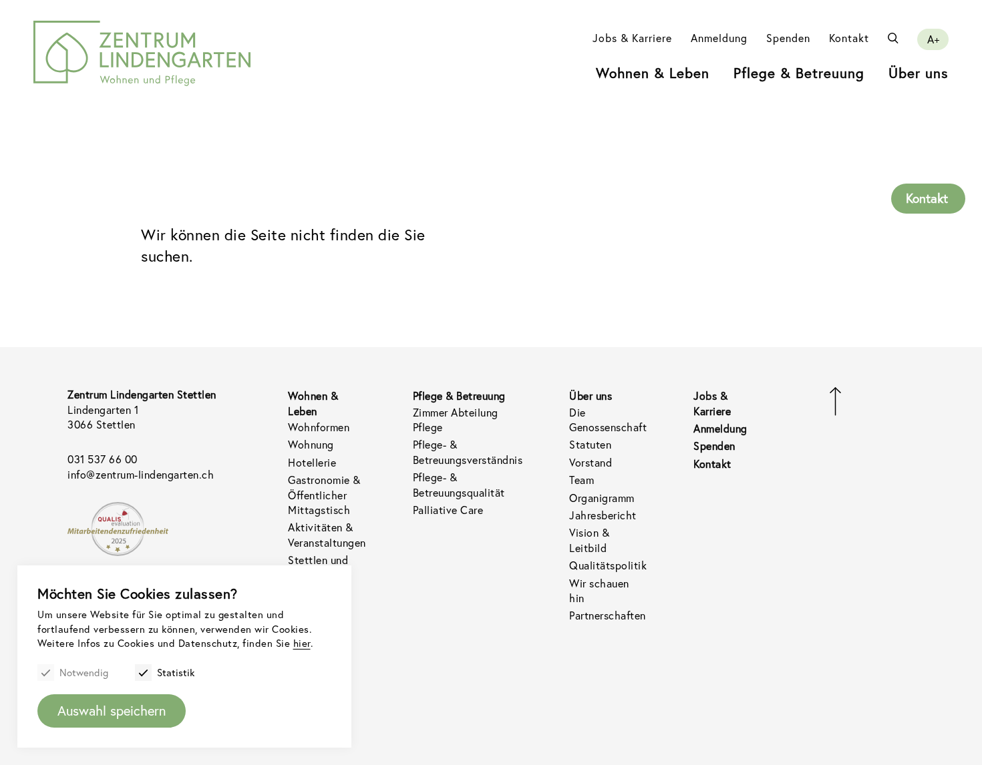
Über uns (918, 72)
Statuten (590, 444)
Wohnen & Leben (652, 72)
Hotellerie (312, 462)
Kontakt (849, 38)
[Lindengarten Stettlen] (142, 53)
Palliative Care (448, 510)
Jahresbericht (603, 515)
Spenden (788, 38)
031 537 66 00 (102, 459)
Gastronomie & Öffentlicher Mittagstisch (324, 495)
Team (581, 480)
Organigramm (602, 498)
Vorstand (590, 462)
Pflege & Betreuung (798, 72)
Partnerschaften (607, 615)
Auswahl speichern (111, 710)
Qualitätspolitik (608, 565)
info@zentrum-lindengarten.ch (140, 474)
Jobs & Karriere (632, 38)
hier (302, 643)
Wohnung (311, 444)
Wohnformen (318, 427)
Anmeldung (719, 38)
